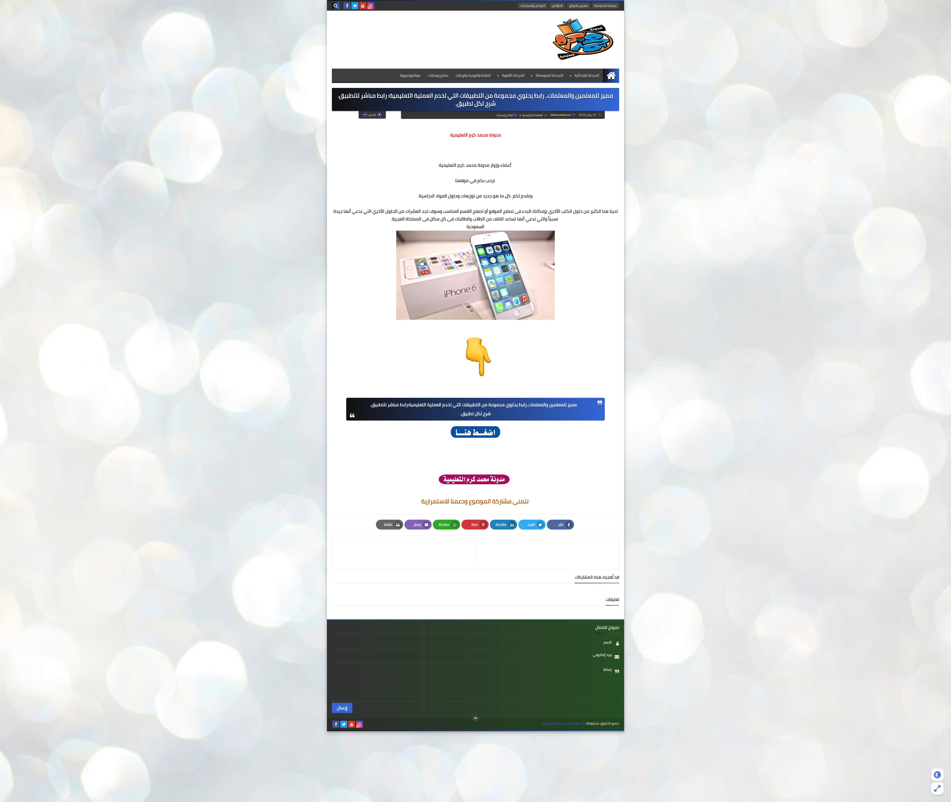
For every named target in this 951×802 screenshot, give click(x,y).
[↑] (475, 718)
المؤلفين (557, 5)
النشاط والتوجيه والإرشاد (473, 75)
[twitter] (354, 5)
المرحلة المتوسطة (549, 75)
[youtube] (362, 5)
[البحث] (335, 5)
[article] (406, 552)
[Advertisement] (475, 766)
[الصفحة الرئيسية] (611, 75)
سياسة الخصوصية (605, 5)
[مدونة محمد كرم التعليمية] (583, 40)
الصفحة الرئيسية (532, 115)
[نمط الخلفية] (937, 788)
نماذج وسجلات (438, 75)
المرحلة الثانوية (513, 75)
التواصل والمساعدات (532, 5)
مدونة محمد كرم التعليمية (561, 723)
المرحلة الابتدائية (587, 75)
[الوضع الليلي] (937, 775)
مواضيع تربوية (410, 75)
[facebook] (346, 5)
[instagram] (370, 5)
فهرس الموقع (578, 5)
